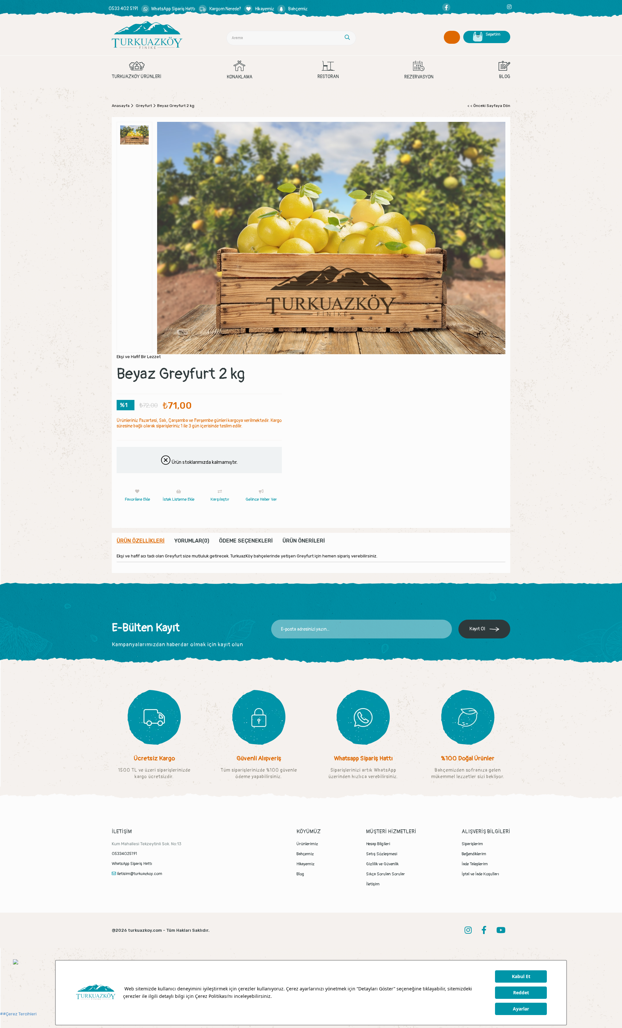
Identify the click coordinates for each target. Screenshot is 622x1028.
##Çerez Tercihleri (18, 1013)
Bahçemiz (305, 854)
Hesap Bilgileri (378, 844)
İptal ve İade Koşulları (480, 874)
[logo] (147, 35)
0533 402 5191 (123, 8)
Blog (300, 874)
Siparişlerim (472, 844)
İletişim (373, 884)
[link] (168, 9)
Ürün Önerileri (303, 541)
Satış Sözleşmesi (381, 854)
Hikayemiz (305, 864)
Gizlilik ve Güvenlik (382, 864)
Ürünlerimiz (307, 844)
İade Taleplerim (475, 864)
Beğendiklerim (474, 854)
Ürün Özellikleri (141, 541)
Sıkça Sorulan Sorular (385, 874)
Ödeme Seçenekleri (246, 541)
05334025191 (124, 853)
